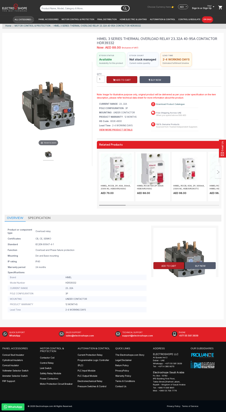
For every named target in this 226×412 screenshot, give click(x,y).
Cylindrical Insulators (12, 360)
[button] (48, 19)
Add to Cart (123, 80)
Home (8, 25)
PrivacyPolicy (122, 370)
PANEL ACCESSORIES (15, 348)
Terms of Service (190, 406)
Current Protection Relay (90, 355)
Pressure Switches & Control (92, 386)
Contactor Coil (47, 357)
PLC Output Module (87, 376)
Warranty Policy (123, 376)
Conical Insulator (10, 365)
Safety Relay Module (50, 373)
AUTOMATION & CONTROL (94, 348)
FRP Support (8, 381)
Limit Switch (46, 368)
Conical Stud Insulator (13, 355)
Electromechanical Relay (90, 381)
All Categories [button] (23, 19)
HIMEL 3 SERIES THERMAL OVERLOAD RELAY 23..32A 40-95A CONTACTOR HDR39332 (97, 25)
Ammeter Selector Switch (15, 376)
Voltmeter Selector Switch (15, 370)
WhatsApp (14, 406)
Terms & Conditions (125, 381)
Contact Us (120, 386)
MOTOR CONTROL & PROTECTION (32, 25)
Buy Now (155, 80)
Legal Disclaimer (123, 360)
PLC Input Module (86, 370)
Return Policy (122, 365)
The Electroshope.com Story (129, 355)
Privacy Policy (173, 406)
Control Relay (47, 363)
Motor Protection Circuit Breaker (56, 384)
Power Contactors (49, 378)
